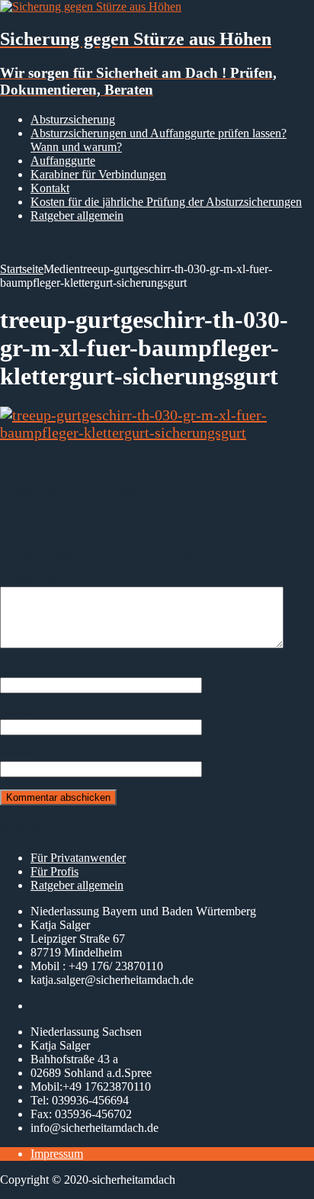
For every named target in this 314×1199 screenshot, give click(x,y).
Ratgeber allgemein (76, 215)
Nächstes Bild (33, 461)
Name (14, 670)
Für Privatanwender (78, 857)
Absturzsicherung (72, 119)
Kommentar (28, 579)
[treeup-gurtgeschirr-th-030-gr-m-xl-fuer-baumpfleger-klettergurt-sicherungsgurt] (157, 432)
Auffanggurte (62, 160)
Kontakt (49, 188)
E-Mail (17, 712)
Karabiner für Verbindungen (98, 174)
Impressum (56, 1153)
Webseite (21, 753)
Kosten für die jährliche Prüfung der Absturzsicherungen (166, 201)
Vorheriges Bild (37, 448)
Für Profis (54, 871)
